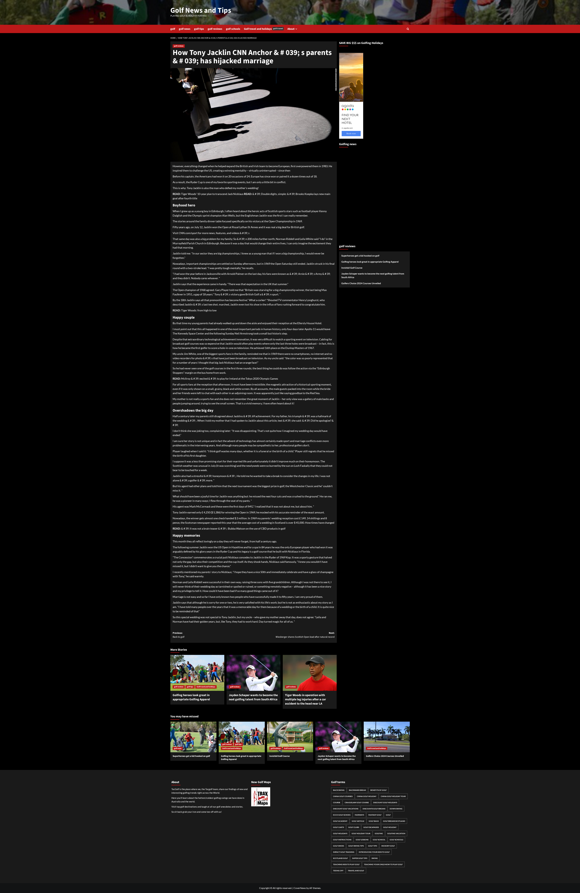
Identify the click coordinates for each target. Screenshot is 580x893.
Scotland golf (340, 858)
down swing (396, 809)
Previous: (178, 635)
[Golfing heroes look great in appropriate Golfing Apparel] (197, 673)
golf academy (340, 821)
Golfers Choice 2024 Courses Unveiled (361, 283)
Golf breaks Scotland (394, 821)
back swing (339, 790)
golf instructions (342, 839)
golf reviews (215, 29)
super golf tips (359, 858)
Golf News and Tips (200, 10)
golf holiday (389, 827)
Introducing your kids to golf (374, 852)
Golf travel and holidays (263, 29)
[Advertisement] (351, 194)
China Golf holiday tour (393, 796)
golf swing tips (356, 846)
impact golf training (343, 852)
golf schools (233, 29)
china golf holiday (366, 796)
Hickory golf (388, 846)
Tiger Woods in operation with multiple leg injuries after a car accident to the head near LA (305, 699)
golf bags (374, 821)
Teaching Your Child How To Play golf (383, 864)
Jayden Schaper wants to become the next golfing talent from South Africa (253, 697)
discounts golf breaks (374, 809)
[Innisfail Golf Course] (290, 737)
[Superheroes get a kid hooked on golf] (193, 737)
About (291, 29)
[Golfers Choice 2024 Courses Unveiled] (387, 737)
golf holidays (276, 748)
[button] (408, 29)
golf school (379, 839)
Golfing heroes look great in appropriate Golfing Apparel (191, 697)
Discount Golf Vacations (345, 809)
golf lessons (362, 839)
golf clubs (353, 827)
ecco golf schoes (341, 815)
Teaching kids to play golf (346, 864)
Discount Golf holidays (385, 802)
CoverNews (300, 888)
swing (375, 858)
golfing (379, 833)
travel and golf (356, 870)
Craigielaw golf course (357, 802)
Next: (305, 635)
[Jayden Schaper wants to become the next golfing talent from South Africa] (253, 673)
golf (172, 29)
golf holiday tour (361, 833)
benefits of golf (378, 790)
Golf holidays (340, 833)
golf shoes (338, 846)
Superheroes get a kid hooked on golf (360, 255)
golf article (358, 821)
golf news (184, 29)
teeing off (338, 870)
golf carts (338, 827)
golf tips (199, 29)
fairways (359, 815)
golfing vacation (396, 833)
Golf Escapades (371, 827)
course (336, 802)
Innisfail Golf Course (351, 268)
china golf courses (343, 796)
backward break (357, 790)
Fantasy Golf (375, 815)
